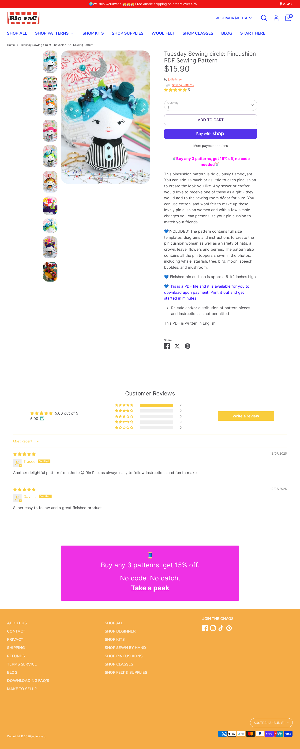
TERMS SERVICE (22, 664)
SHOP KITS (93, 33)
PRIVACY (15, 639)
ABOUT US (17, 623)
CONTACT (16, 631)
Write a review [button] (245, 416)
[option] (105, 119)
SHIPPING (16, 647)
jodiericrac (175, 79)
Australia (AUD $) (231, 18)
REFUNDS (16, 656)
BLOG (226, 33)
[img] (24, 454)
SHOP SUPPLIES (127, 33)
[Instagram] (213, 628)
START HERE (252, 33)
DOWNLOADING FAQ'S (28, 680)
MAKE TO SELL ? (22, 688)
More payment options (210, 146)
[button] (176, 89)
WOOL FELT (163, 33)
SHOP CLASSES (198, 33)
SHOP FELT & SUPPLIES (126, 672)
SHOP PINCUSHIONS (123, 656)
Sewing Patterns (183, 85)
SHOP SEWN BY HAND (125, 647)
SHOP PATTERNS (52, 33)
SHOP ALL (17, 33)
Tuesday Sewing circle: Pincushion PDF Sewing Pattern (56, 45)
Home (11, 45)
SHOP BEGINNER (120, 631)
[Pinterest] (229, 628)
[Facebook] (205, 628)
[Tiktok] (221, 628)
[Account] (276, 17)
